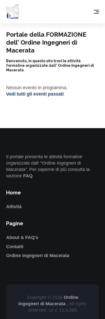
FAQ (28, 175)
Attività (14, 206)
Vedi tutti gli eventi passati (35, 94)
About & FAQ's (22, 237)
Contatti (14, 246)
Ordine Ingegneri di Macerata (37, 255)
